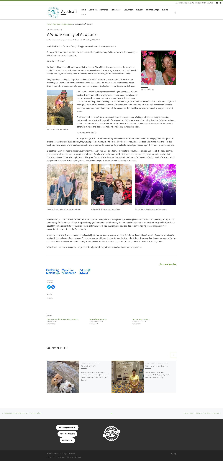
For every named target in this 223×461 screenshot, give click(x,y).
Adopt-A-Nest (67, 440)
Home (49, 24)
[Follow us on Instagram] (220, 3)
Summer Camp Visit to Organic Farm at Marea (62, 319)
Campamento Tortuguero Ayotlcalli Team (64, 40)
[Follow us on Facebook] (217, 3)
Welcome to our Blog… (156, 366)
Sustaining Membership (67, 427)
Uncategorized (67, 24)
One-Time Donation (67, 434)
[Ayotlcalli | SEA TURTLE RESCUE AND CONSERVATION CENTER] (53, 12)
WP (56, 457)
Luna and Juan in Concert (98, 319)
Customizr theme (75, 457)
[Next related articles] (173, 354)
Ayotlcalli (56, 454)
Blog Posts (56, 24)
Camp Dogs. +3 (88, 366)
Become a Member (168, 264)
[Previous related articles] (167, 354)
